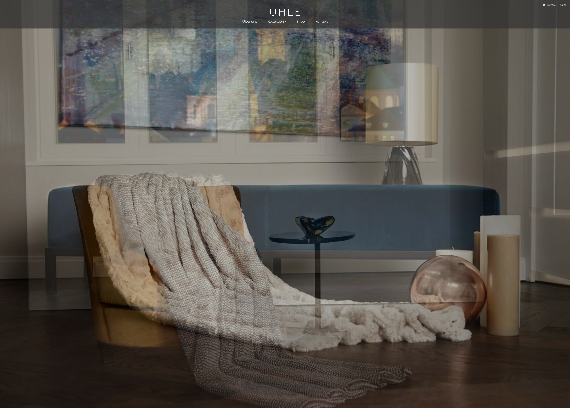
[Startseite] (285, 12)
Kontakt (321, 21)
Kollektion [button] (275, 21)
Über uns (249, 21)
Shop (300, 21)
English (562, 5)
